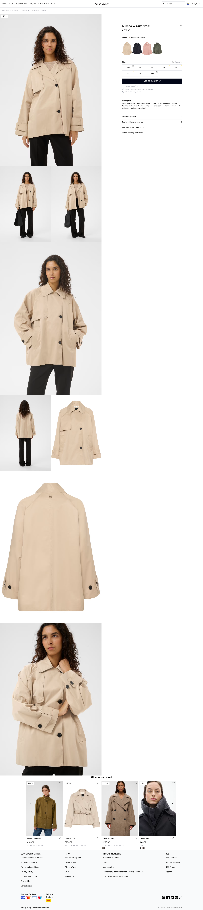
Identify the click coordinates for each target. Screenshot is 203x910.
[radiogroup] (152, 71)
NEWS (4, 4)
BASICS (33, 4)
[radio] (140, 68)
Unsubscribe (70, 862)
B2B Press (170, 867)
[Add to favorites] (181, 26)
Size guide (178, 62)
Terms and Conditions (41, 908)
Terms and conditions (30, 867)
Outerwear (25, 10)
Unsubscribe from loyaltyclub (116, 876)
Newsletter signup (73, 858)
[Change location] (188, 4)
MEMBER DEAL (43, 4)
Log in (105, 862)
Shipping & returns (29, 862)
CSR (67, 872)
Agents (169, 872)
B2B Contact (171, 858)
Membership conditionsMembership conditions (123, 872)
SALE (53, 4)
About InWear (71, 867)
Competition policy (29, 876)
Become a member (111, 858)
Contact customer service (32, 858)
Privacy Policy (27, 872)
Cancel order (26, 886)
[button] (152, 116)
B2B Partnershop (173, 862)
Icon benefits (108, 867)
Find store (69, 876)
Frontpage (5, 10)
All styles (15, 10)
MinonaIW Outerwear (39, 10)
